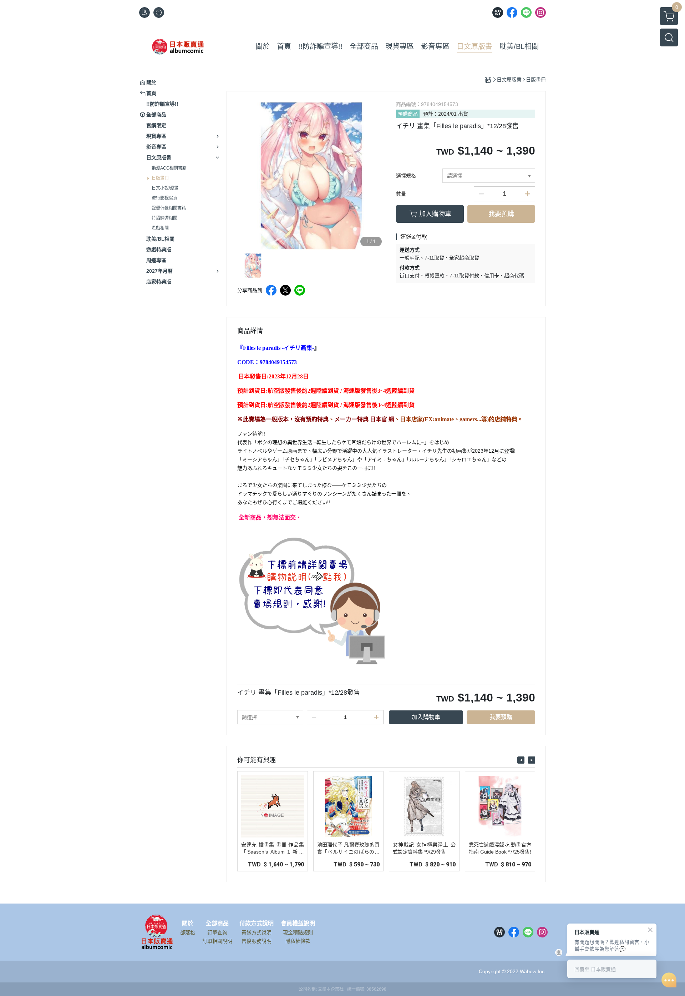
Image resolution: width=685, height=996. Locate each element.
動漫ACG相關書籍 (169, 168)
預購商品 (408, 114)
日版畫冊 (160, 178)
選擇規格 (406, 175)
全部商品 (217, 923)
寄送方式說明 (257, 932)
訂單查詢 (217, 932)
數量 (401, 194)
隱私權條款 (297, 941)
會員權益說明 (298, 923)
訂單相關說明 (217, 941)
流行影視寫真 (164, 198)
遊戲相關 (160, 228)
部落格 (187, 932)
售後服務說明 (257, 941)
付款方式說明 (256, 923)
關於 (187, 923)
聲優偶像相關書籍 (169, 208)
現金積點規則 (298, 932)
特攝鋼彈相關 (164, 218)
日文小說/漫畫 (165, 188)
